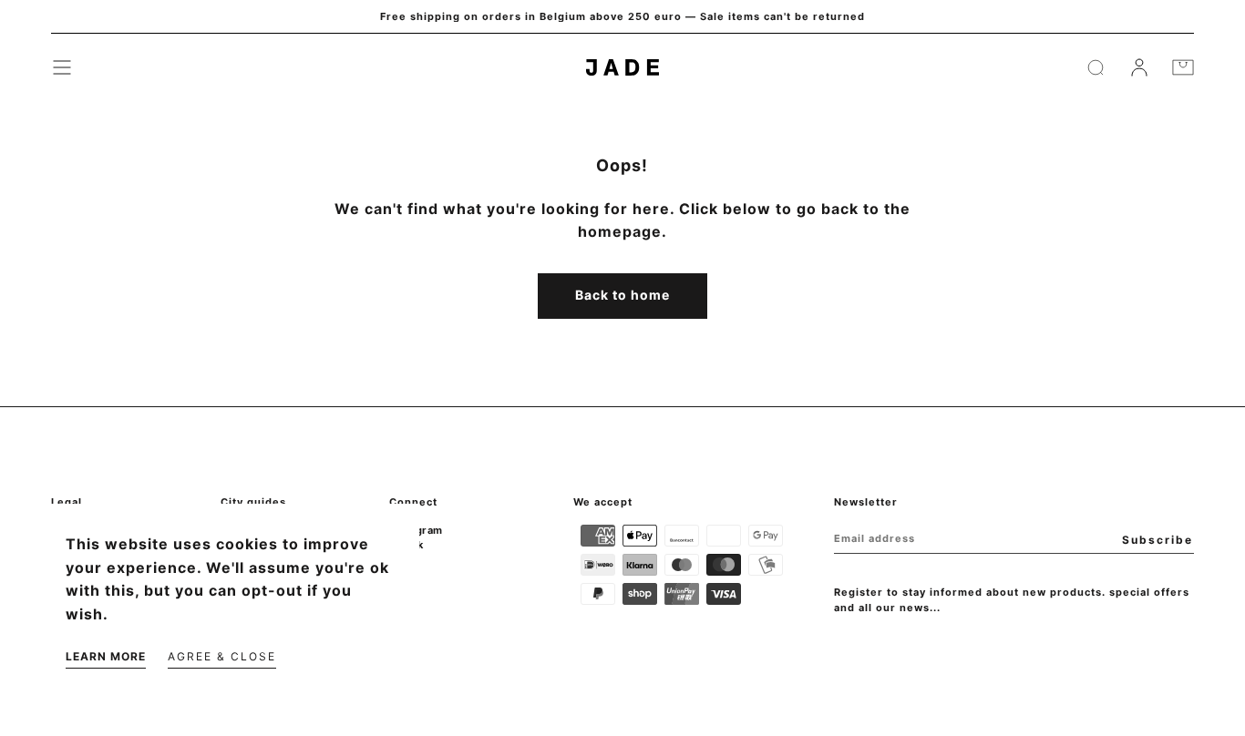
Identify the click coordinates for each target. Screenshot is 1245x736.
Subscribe (1157, 540)
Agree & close (222, 656)
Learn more (106, 656)
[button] (62, 67)
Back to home (622, 294)
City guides (253, 502)
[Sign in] (1139, 67)
